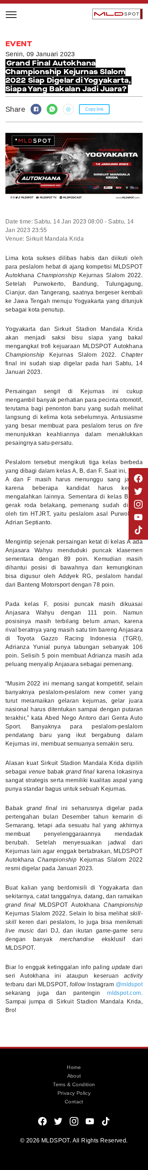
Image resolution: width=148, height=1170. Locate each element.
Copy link (94, 109)
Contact (74, 1101)
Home (74, 1067)
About (74, 1076)
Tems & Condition (74, 1084)
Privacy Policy (74, 1093)
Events (23, 128)
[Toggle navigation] (11, 14)
